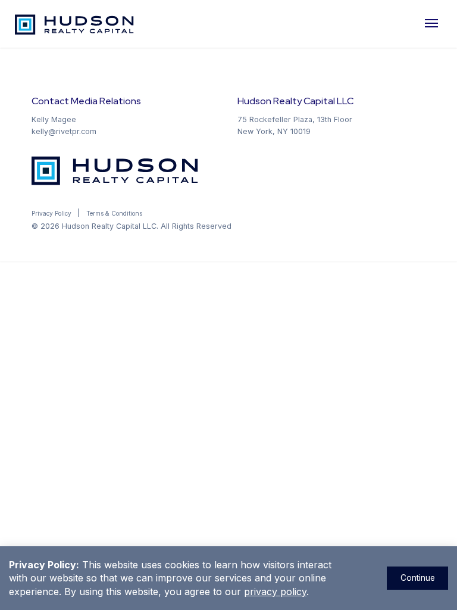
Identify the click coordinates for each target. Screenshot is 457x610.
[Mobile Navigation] (433, 24)
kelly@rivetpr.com (64, 131)
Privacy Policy (51, 213)
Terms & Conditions (114, 213)
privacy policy (275, 591)
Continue (417, 578)
